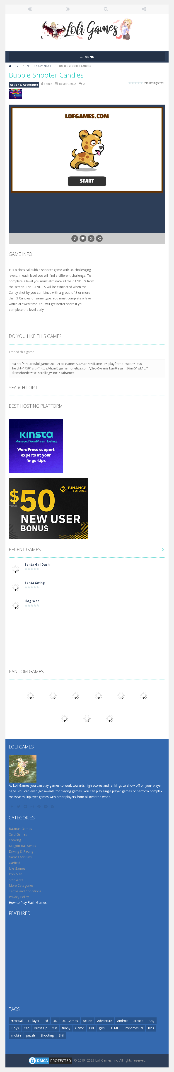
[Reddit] (25, 806)
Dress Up (40, 1028)
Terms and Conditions (25, 891)
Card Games (18, 834)
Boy (151, 1021)
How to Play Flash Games (28, 902)
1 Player (33, 1021)
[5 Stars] (141, 83)
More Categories (21, 885)
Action (87, 1021)
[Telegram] (46, 806)
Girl (91, 1028)
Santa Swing (35, 582)
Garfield (14, 863)
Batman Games (20, 828)
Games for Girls (20, 857)
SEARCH (106, 9)
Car (26, 1028)
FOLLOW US (144, 9)
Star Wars (16, 880)
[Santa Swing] (15, 587)
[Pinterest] (39, 806)
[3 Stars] (135, 83)
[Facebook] (12, 806)
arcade (138, 1021)
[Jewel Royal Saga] (75, 695)
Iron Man (15, 874)
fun (54, 1028)
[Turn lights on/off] (74, 238)
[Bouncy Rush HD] (109, 718)
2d (46, 1021)
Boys (15, 1028)
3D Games (70, 1021)
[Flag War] (15, 605)
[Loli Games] (87, 28)
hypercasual (134, 1028)
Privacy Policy (19, 897)
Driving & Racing (21, 851)
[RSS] (53, 806)
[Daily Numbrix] (143, 695)
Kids (151, 1028)
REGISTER (68, 9)
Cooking (15, 840)
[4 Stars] (138, 83)
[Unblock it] (30, 695)
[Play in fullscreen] (91, 238)
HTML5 (115, 1028)
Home (16, 66)
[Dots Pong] (53, 695)
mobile (16, 1035)
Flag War (32, 601)
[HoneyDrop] (98, 695)
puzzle (31, 1035)
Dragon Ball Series (22, 846)
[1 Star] (129, 83)
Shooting (47, 1035)
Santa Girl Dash (37, 564)
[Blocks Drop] (64, 718)
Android (122, 1021)
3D (55, 1021)
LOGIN (30, 9)
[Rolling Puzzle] (121, 695)
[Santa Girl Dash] (15, 569)
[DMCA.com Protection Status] (50, 1060)
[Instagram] (32, 806)
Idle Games (17, 868)
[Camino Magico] (87, 718)
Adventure (104, 1021)
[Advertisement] (87, 627)
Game (79, 1028)
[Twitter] (19, 806)
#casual (17, 1021)
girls (102, 1028)
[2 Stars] (132, 83)
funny (66, 1028)
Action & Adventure (39, 66)
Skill (61, 1035)
